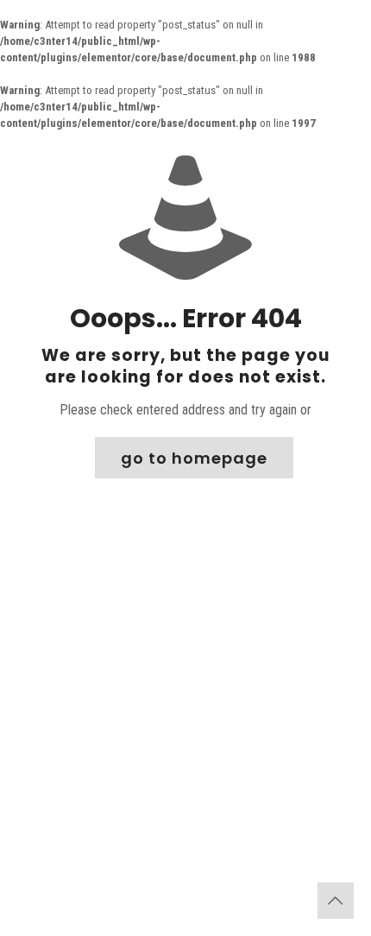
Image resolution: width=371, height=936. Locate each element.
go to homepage (194, 458)
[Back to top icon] (336, 900)
